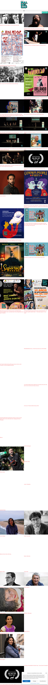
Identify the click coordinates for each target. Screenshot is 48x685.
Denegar (34, 681)
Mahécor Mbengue (27, 613)
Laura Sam (26, 571)
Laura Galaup (2, 536)
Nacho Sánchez (27, 556)
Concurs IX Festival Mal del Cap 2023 (31, 405)
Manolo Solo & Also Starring (5, 554)
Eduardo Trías (2, 587)
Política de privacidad (33, 683)
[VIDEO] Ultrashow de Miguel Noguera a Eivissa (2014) (35, 45)
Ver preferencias (43, 681)
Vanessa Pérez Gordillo (4, 633)
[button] (46, 673)
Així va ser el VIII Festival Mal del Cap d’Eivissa (9, 83)
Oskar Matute (26, 587)
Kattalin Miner (3, 510)
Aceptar (26, 681)
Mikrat (1, 437)
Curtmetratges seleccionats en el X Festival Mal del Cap (11, 278)
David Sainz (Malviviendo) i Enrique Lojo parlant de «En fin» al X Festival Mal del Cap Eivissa (12, 166)
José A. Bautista (27, 484)
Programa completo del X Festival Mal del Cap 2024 (34, 257)
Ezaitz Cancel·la (27, 536)
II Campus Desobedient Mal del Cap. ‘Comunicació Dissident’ (36, 665)
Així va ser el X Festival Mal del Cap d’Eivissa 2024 (34, 114)
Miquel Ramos (27, 631)
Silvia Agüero (2, 659)
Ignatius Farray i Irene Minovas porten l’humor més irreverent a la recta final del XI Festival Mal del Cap (34, 29)
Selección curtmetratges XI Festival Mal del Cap (9, 25)
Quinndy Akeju (27, 461)
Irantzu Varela (2, 613)
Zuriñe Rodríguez (27, 445)
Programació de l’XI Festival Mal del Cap (8, 65)
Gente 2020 (2, 571)
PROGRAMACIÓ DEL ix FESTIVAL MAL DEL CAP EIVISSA (35, 348)
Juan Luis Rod (3, 195)
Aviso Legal (37, 683)
